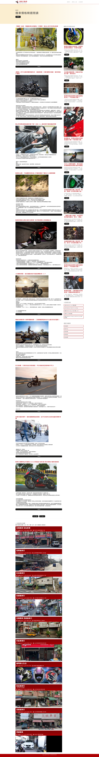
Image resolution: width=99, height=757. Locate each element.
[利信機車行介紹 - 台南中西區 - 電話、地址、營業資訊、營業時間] (38, 582)
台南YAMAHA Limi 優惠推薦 (70, 305)
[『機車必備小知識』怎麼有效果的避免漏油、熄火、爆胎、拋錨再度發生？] (74, 213)
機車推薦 (66, 337)
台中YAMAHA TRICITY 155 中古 (71, 308)
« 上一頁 (35, 516)
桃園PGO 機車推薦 (68, 313)
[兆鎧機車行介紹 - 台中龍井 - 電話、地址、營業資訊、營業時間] (38, 605)
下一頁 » (42, 516)
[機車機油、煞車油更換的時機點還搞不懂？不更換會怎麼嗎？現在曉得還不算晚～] (74, 127)
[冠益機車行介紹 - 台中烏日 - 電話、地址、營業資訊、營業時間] (38, 695)
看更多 (18, 16)
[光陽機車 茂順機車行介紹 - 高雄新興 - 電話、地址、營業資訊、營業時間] (38, 627)
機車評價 (66, 331)
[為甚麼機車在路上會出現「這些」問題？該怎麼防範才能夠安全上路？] (74, 187)
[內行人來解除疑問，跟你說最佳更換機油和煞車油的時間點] (74, 161)
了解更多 (38, 66)
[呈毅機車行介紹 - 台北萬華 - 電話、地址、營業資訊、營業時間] (38, 719)
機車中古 (66, 328)
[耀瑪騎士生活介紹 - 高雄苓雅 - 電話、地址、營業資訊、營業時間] (38, 672)
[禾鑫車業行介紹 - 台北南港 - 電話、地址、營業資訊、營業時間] (38, 650)
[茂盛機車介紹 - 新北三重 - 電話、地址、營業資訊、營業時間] (38, 741)
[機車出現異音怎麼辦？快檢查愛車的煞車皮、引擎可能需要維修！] (74, 42)
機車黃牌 (66, 326)
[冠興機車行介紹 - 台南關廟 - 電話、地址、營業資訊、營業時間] (38, 560)
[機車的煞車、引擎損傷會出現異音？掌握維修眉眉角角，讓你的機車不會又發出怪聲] (74, 288)
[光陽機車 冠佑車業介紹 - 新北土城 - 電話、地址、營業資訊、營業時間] (38, 537)
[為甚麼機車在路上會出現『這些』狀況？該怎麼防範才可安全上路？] (74, 238)
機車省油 (66, 334)
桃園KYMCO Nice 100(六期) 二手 (71, 310)
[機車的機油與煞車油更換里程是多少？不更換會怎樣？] (74, 94)
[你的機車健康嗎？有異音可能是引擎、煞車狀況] (74, 69)
